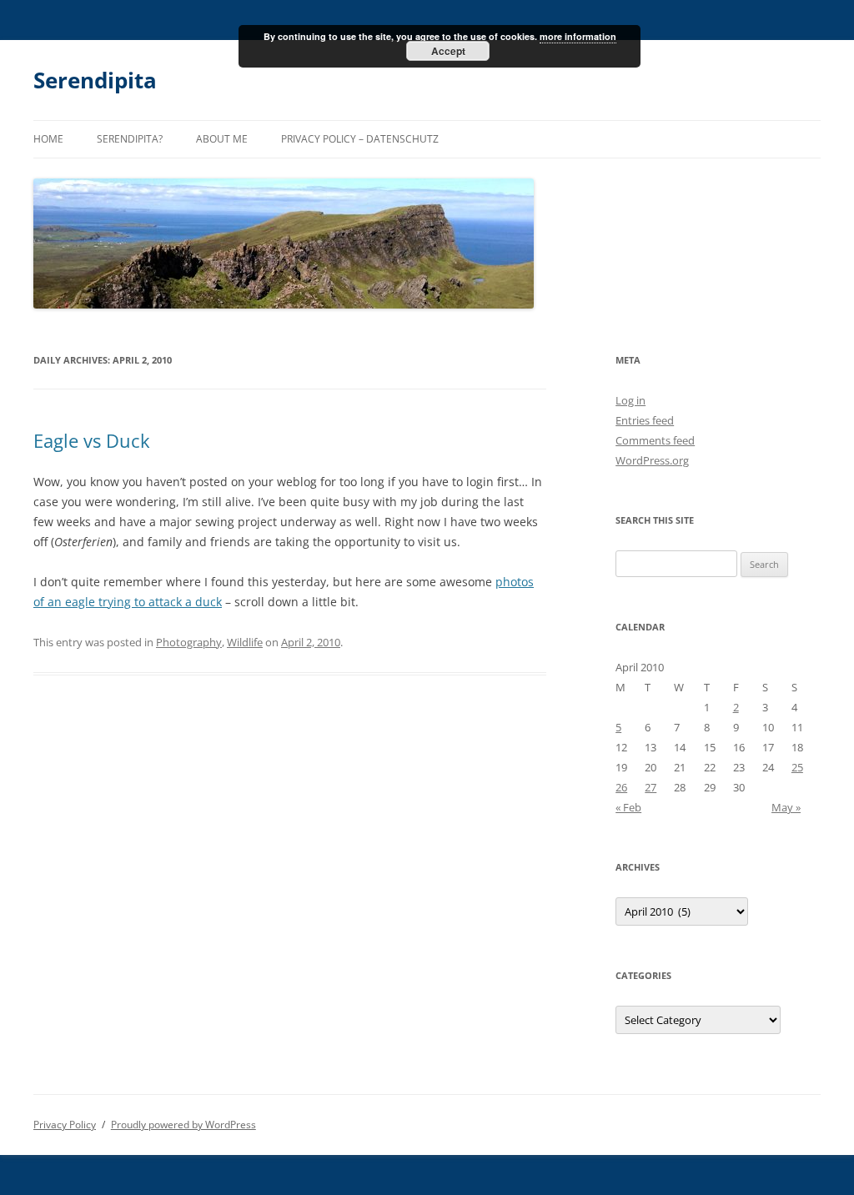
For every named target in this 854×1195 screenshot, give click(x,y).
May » (786, 807)
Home (48, 139)
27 (650, 787)
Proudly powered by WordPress (183, 1124)
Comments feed (655, 440)
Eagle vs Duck (91, 440)
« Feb (628, 807)
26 (621, 787)
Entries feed (644, 420)
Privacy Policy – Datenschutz (360, 139)
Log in (630, 400)
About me (222, 139)
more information (578, 36)
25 (797, 767)
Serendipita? (130, 139)
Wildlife (245, 642)
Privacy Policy (64, 1124)
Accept (448, 50)
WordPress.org (652, 460)
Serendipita (95, 80)
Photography (189, 642)
